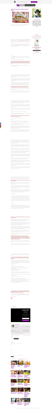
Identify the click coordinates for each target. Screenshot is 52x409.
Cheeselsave (14, 296)
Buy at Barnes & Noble (38, 47)
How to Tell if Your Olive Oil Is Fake (14, 393)
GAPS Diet (16, 79)
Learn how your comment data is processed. (23, 358)
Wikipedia (13, 203)
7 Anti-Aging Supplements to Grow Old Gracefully (13, 367)
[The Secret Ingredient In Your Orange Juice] (27, 381)
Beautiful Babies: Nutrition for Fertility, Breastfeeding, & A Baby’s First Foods (36, 36)
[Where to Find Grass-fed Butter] (20, 381)
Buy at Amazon (34, 47)
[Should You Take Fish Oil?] (20, 363)
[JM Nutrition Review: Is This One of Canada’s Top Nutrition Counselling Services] (27, 390)
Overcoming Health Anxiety (14, 403)
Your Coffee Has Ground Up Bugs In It (20, 393)
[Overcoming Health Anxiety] (14, 400)
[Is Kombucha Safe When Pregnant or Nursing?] (27, 363)
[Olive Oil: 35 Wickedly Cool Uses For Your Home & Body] (20, 372)
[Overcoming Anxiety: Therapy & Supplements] (20, 400)
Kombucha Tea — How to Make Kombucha (13, 384)
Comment (12, 344)
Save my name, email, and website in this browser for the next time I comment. (17, 355)
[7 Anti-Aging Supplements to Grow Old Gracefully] (14, 363)
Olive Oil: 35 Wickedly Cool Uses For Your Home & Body (20, 376)
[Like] (0, 123)
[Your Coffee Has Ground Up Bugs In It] (20, 390)
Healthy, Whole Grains (25, 24)
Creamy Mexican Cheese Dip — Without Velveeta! (27, 376)
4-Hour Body (22, 129)
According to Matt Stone (13, 160)
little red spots (13, 127)
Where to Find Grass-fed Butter (20, 384)
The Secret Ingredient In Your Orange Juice (27, 384)
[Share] (0, 124)
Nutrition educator (18, 331)
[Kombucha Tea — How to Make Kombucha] (14, 381)
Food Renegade (26, 5)
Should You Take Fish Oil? (20, 366)
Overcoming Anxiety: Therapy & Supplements (20, 403)
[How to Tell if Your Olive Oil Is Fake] (14, 390)
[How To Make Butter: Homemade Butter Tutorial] (14, 372)
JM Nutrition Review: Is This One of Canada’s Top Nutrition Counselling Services (27, 394)
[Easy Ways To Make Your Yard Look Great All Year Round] (27, 400)
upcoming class (13, 56)
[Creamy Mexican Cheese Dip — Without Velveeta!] (27, 372)
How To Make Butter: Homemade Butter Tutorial (14, 376)
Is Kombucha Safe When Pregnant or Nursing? (27, 366)
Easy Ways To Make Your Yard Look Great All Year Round (27, 404)
